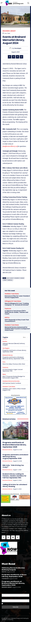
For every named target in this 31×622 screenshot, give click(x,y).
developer (17, 48)
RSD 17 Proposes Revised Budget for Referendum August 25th (14, 377)
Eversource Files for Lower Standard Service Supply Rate (17, 296)
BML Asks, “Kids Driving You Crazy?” (13, 466)
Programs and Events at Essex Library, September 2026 (14, 351)
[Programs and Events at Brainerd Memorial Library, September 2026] (15, 431)
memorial (10, 280)
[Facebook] (9, 56)
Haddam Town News (12, 293)
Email (3, 598)
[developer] (10, 48)
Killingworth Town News (13, 301)
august (12, 278)
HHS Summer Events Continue (12, 383)
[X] (13, 56)
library (5, 280)
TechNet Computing (7, 619)
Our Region (6, 348)
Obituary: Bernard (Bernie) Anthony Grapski (14, 344)
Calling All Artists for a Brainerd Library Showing (15, 485)
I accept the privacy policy (11, 603)
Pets (4, 362)
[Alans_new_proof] (15, 405)
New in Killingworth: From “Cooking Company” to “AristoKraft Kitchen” (17, 304)
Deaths (5, 341)
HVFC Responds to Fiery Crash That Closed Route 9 (17, 320)
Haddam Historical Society (11, 381)
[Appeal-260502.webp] (24, 497)
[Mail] (13, 537)
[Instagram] (8, 537)
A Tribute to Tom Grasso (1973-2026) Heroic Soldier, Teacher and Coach (16, 312)
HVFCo (7, 317)
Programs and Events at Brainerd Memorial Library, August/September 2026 (15, 456)
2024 (8, 278)
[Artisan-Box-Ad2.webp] (5, 499)
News (4, 374)
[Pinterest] (17, 56)
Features (8, 308)
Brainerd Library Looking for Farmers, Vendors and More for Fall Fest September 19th (14, 476)
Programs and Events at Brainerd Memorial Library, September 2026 (13, 358)
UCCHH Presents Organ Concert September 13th (13, 370)
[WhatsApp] (21, 56)
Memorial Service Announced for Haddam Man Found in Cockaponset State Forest (17, 328)
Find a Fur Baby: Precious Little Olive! (14, 364)
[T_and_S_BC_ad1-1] (14, 497)
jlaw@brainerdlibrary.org (10, 146)
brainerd (17, 278)
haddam (22, 278)
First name (5, 593)
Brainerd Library (9, 31)
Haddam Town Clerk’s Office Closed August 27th (14, 389)
